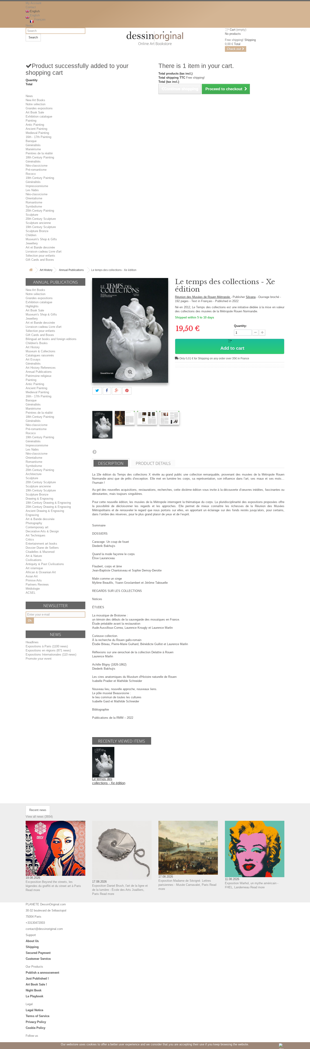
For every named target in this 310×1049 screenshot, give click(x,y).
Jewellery (32, 243)
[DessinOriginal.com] (155, 36)
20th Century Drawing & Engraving (48, 506)
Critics (30, 539)
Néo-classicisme (36, 165)
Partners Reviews (37, 584)
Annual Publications (71, 270)
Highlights (32, 306)
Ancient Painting (36, 128)
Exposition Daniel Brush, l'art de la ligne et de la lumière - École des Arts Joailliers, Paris (120, 890)
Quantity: (240, 326)
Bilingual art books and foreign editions (51, 339)
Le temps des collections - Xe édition (108, 781)
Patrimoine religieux (39, 376)
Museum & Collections (40, 351)
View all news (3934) (39, 816)
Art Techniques (35, 535)
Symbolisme (34, 206)
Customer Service (38, 958)
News (29, 25)
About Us (32, 941)
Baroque (31, 141)
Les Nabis (32, 190)
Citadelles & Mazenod (40, 551)
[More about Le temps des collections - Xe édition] (103, 762)
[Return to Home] (31, 270)
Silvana (251, 297)
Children (31, 235)
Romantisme (34, 202)
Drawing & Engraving (39, 498)
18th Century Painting (40, 157)
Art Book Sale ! (36, 984)
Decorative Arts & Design (42, 531)
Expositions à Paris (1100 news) (47, 646)
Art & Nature (34, 556)
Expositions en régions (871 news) (48, 650)
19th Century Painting (40, 178)
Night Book (33, 990)
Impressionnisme (37, 186)
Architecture (34, 474)
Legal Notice (34, 1010)
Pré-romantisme (36, 169)
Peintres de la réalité (39, 153)
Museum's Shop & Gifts (41, 239)
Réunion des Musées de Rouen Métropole (203, 297)
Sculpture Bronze (37, 231)
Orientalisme (34, 198)
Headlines (32, 642)
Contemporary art (37, 527)
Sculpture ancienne (38, 223)
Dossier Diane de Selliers (42, 547)
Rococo (31, 173)
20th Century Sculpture (41, 218)
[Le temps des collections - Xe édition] (102, 424)
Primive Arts (34, 580)
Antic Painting (35, 124)
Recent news (37, 810)
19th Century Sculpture (41, 227)
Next (94, 451)
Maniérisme (33, 149)
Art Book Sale (35, 112)
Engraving (32, 515)
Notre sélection (35, 104)
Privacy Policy (36, 1022)
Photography (34, 523)
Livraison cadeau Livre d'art (44, 251)
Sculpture (32, 214)
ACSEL (30, 592)
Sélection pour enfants (40, 255)
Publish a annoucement (42, 972)
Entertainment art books (41, 543)
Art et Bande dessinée (40, 247)
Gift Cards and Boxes (40, 259)
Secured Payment (38, 952)
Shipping (32, 947)
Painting (31, 120)
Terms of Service (37, 1016)
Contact (31, 7)
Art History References (41, 367)
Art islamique (34, 568)
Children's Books (37, 343)
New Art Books (35, 100)
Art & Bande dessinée (40, 519)
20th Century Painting (40, 210)
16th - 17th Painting (38, 137)
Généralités (33, 145)
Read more (33, 890)
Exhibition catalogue (39, 116)
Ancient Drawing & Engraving (45, 511)
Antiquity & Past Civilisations (45, 564)
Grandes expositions (39, 108)
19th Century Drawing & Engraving (48, 502)
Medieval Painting (37, 133)
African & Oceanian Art (41, 572)
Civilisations (34, 560)
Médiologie (33, 588)
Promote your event (39, 658)
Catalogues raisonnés (40, 355)
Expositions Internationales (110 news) (51, 654)
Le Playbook (34, 996)
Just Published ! (37, 978)
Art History (46, 270)
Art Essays (33, 359)
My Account (33, 3)
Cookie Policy (35, 1027)
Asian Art (32, 576)
